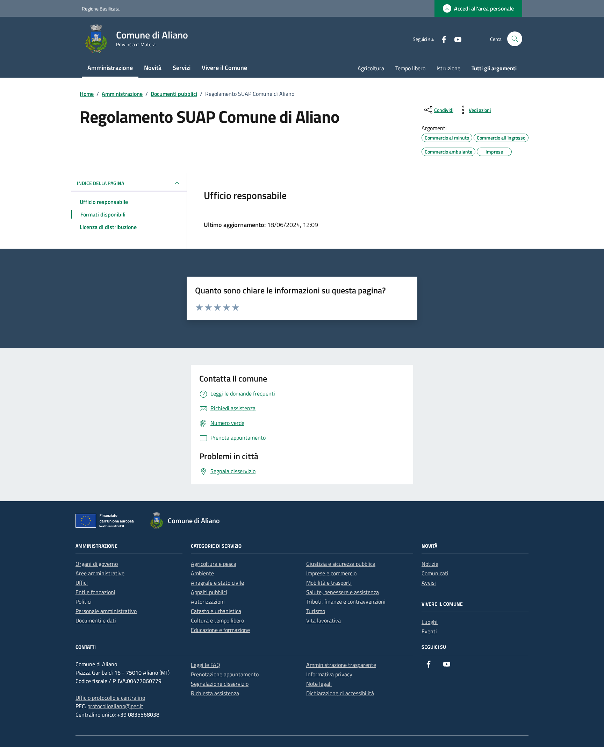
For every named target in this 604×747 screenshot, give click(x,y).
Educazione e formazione (220, 630)
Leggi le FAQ (205, 665)
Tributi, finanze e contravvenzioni (346, 601)
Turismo (315, 611)
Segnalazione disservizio (220, 684)
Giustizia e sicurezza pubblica (340, 564)
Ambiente (202, 573)
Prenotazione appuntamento (225, 674)
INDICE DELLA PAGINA (100, 183)
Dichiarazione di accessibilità (340, 693)
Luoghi (430, 622)
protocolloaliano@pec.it (115, 706)
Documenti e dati (96, 620)
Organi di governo (97, 564)
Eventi (429, 631)
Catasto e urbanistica (216, 611)
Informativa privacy (329, 674)
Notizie (430, 564)
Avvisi (429, 582)
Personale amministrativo (106, 611)
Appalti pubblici (209, 592)
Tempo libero (410, 68)
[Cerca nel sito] (514, 39)
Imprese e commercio (331, 573)
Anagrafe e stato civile (217, 582)
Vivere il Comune (224, 67)
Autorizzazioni (208, 601)
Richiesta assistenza (215, 693)
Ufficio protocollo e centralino (110, 697)
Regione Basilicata (101, 8)
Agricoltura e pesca (213, 564)
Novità (152, 67)
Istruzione (448, 68)
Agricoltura (371, 68)
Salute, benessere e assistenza (342, 592)
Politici (84, 601)
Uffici (82, 582)
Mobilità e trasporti (329, 582)
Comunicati (435, 573)
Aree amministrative (100, 573)
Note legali (319, 684)
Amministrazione (110, 67)
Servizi (181, 67)
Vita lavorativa (323, 620)
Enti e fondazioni (95, 592)
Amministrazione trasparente (341, 665)
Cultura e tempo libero (217, 620)
